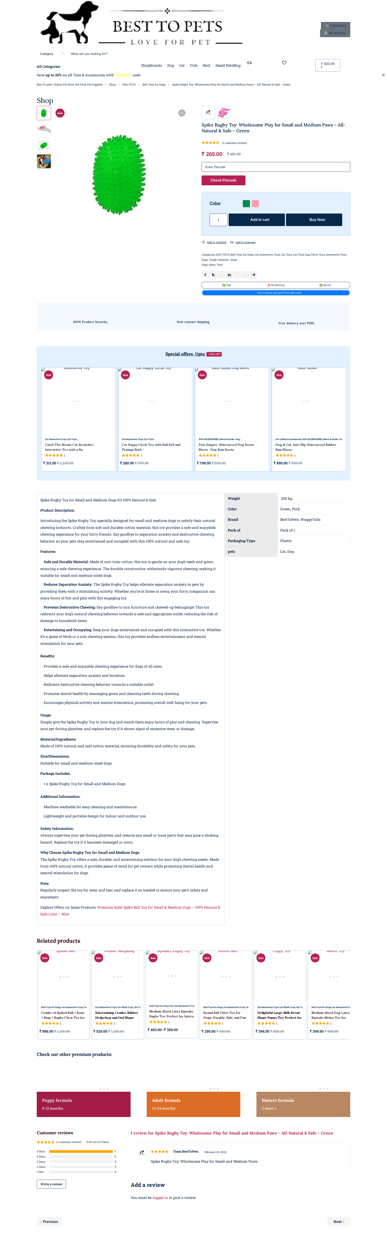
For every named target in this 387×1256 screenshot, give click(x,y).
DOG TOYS (129, 84)
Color (215, 203)
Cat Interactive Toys (267, 254)
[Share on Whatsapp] (237, 274)
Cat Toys (286, 254)
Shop (112, 84)
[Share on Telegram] (253, 274)
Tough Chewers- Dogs (223, 259)
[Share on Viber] (245, 274)
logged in (160, 1197)
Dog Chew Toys (315, 254)
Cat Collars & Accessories (288, 439)
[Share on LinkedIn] (229, 274)
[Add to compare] (232, 242)
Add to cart (259, 220)
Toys (220, 264)
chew (212, 264)
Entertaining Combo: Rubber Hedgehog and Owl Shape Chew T (116, 1018)
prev (34, 420)
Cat (171, 1005)
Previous (50, 1221)
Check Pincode (223, 180)
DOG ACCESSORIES (209, 439)
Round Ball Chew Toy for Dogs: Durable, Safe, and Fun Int (224, 1018)
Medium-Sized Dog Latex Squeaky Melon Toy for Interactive (331, 1018)
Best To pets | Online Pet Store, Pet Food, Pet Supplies (70, 84)
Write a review (51, 1184)
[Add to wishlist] (203, 242)
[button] (181, 113)
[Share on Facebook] (205, 274)
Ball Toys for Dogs (154, 84)
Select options (258, 463)
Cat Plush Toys (125, 1007)
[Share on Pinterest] (221, 274)
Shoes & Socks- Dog (229, 439)
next (353, 420)
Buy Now (317, 220)
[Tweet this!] (213, 274)
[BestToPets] (141, 24)
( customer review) (234, 143)
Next (337, 1221)
